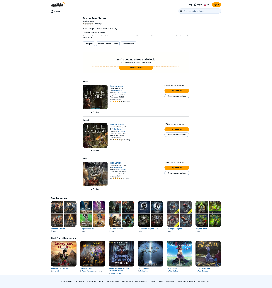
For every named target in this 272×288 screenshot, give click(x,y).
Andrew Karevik (117, 91)
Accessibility (170, 281)
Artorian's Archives (58, 229)
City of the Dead (86, 268)
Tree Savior (115, 163)
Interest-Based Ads (140, 281)
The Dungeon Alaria (145, 268)
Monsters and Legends (59, 268)
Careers (101, 281)
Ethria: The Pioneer (203, 268)
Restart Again (172, 268)
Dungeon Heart (201, 229)
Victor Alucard (116, 273)
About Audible (91, 281)
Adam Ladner (173, 271)
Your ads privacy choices (185, 281)
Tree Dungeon (116, 86)
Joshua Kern (144, 271)
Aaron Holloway (203, 271)
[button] (88, 37)
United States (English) (203, 281)
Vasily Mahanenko (88, 271)
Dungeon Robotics (87, 229)
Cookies (160, 281)
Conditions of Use (113, 281)
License (152, 281)
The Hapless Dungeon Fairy (148, 229)
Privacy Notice (126, 281)
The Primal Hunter (116, 229)
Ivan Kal (56, 271)
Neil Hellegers (122, 93)
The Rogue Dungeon (174, 229)
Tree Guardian (117, 124)
